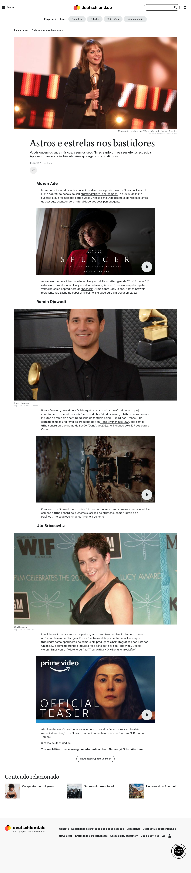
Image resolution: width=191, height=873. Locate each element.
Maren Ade (48, 190)
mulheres (129, 638)
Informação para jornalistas (91, 835)
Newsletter (65, 835)
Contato (64, 828)
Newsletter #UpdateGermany (95, 758)
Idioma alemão (135, 19)
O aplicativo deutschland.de (159, 828)
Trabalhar (77, 19)
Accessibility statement (124, 835)
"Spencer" (87, 288)
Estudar (95, 19)
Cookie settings (150, 835)
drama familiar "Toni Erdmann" (99, 193)
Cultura (36, 30)
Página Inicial (21, 30)
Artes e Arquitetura (53, 30)
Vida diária (113, 19)
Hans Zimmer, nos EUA (114, 421)
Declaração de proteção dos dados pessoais (97, 828)
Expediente (133, 828)
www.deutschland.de (57, 743)
